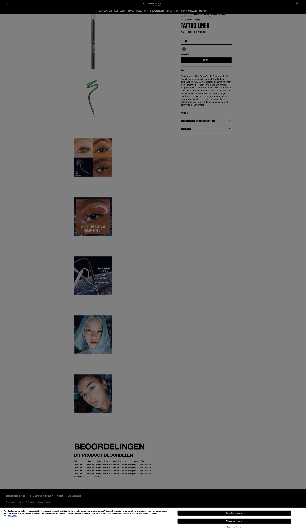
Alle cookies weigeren (234, 521)
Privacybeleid (12, 516)
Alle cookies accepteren (234, 513)
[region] (153, 519)
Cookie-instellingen (234, 527)
